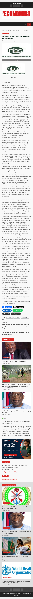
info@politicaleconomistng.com (11, 472)
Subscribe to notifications (9, 479)
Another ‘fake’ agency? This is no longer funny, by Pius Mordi (16, 400)
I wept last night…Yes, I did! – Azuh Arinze (16, 350)
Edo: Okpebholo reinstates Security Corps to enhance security (15, 332)
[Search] (25, 24)
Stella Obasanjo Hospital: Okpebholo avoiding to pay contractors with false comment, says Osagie (16, 325)
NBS (3, 319)
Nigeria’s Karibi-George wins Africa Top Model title (16, 546)
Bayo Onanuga (9, 317)
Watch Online (29, 24)
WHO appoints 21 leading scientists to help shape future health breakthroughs (16, 570)
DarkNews (25, 593)
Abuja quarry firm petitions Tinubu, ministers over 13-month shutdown (16, 521)
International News (8, 577)
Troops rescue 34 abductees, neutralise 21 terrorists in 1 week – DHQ (16, 496)
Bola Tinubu (17, 317)
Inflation (26, 317)
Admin (4, 41)
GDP (22, 317)
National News (7, 503)
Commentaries (5, 33)
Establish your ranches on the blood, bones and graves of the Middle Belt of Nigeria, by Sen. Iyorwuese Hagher (16, 374)
